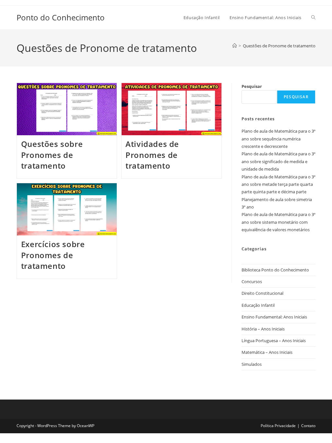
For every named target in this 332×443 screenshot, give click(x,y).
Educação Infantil (258, 305)
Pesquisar (252, 86)
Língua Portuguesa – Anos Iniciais (274, 340)
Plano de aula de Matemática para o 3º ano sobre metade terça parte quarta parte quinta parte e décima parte (278, 184)
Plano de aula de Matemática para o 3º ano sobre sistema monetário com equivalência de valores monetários (278, 222)
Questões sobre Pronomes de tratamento (52, 154)
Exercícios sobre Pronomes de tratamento (53, 255)
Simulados (252, 364)
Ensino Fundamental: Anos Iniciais (274, 317)
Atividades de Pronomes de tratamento (152, 154)
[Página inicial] (234, 46)
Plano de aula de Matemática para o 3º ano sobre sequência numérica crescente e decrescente (278, 138)
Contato (308, 425)
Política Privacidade (278, 425)
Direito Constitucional (262, 293)
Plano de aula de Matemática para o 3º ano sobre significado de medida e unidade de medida (278, 161)
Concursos (252, 281)
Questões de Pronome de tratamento (279, 46)
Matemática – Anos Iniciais (267, 352)
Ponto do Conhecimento (61, 17)
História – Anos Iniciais (263, 329)
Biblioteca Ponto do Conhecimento (275, 270)
